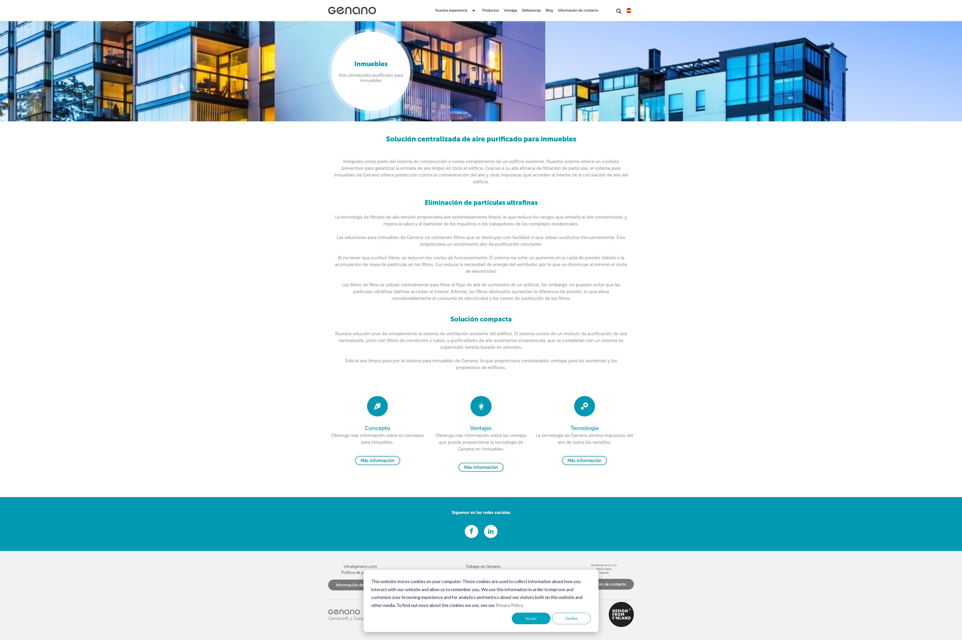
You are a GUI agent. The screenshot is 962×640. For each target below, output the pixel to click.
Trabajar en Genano (483, 566)
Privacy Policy (509, 605)
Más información (377, 460)
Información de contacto (603, 584)
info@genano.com (360, 566)
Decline (571, 618)
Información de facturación (360, 585)
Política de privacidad (360, 572)
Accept (531, 618)
